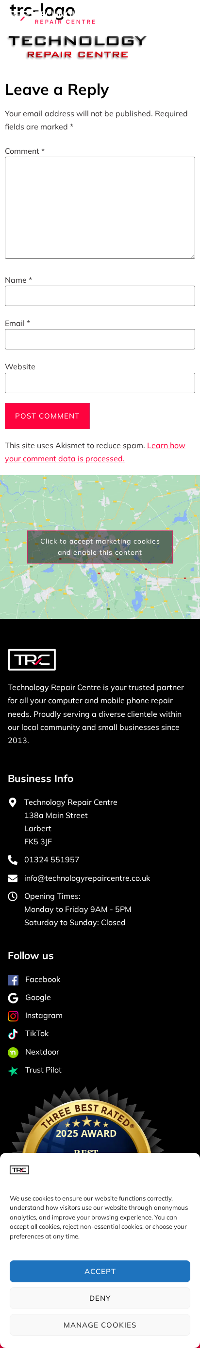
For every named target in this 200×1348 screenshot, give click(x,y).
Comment (25, 151)
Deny (100, 1298)
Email (17, 323)
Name (18, 280)
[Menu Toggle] (171, 17)
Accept (100, 1271)
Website (20, 366)
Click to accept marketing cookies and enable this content (100, 547)
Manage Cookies (100, 1325)
